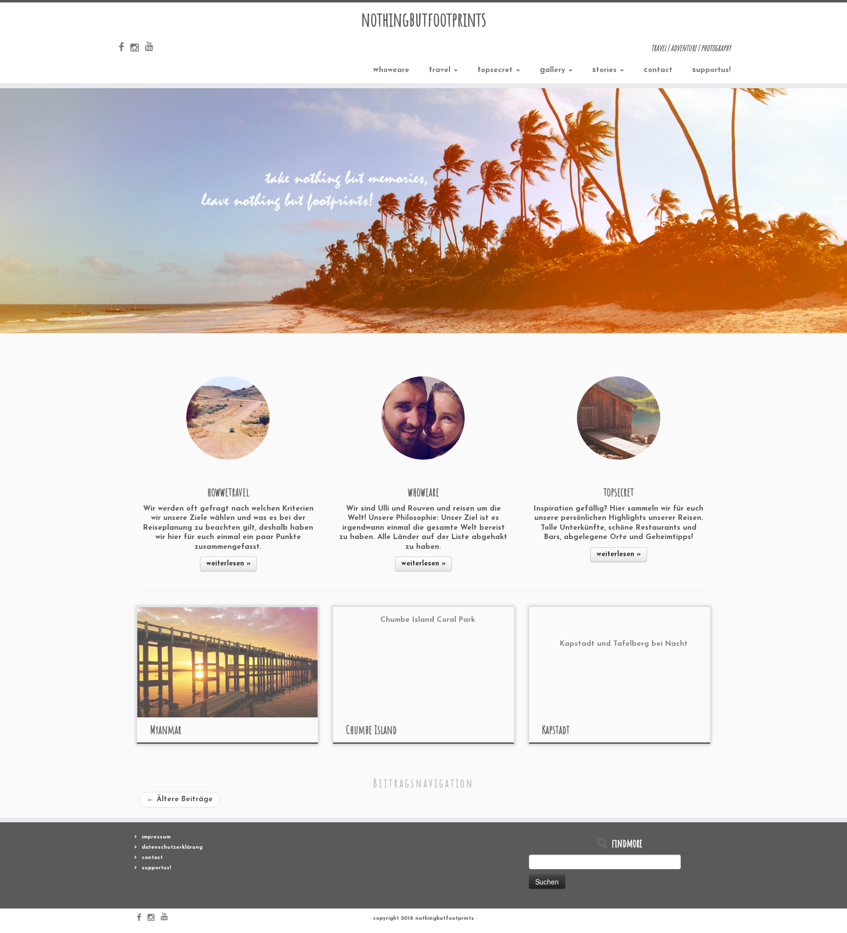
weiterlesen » (228, 563)
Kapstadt (556, 729)
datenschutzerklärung (172, 847)
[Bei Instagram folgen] (137, 48)
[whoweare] (423, 418)
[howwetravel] (228, 418)
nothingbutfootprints (423, 19)
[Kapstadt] (619, 662)
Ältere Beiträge (180, 799)
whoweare (391, 70)
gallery (554, 70)
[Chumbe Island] (423, 662)
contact (658, 70)
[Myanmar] (227, 662)
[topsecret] (618, 418)
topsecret (496, 70)
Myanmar (165, 729)
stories (605, 70)
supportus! (711, 70)
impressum (156, 837)
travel (441, 70)
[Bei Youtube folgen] (152, 47)
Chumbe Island (371, 729)
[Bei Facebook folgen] (124, 48)
